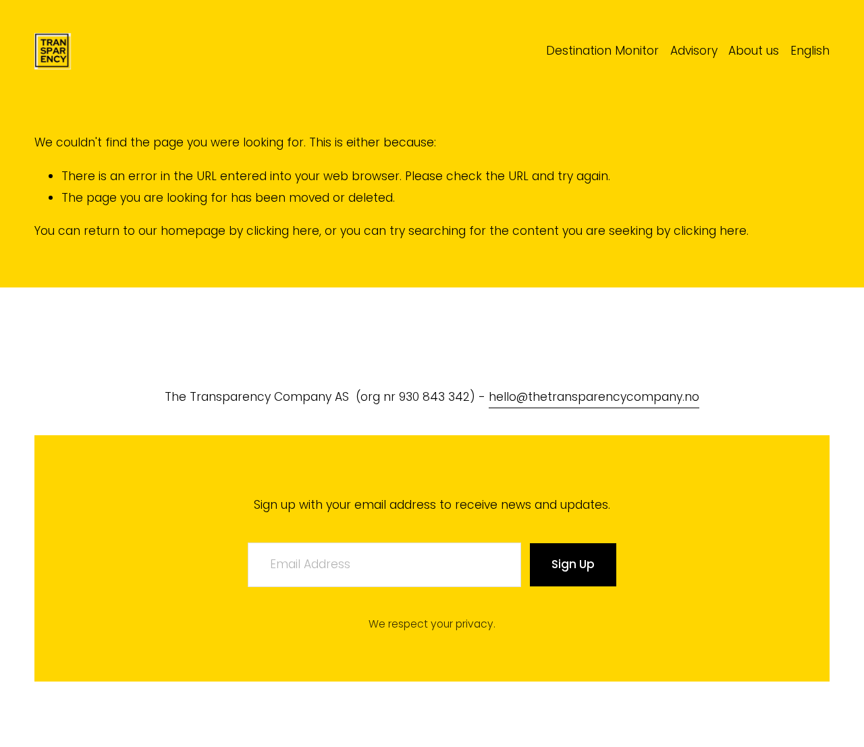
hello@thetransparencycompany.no (594, 397)
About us (753, 51)
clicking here (282, 231)
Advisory (694, 51)
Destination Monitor (602, 51)
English (810, 51)
